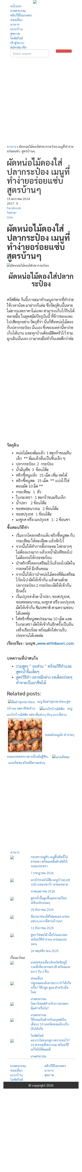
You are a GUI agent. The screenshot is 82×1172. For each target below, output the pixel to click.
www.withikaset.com (55, 643)
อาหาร (11, 146)
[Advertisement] (41, 102)
